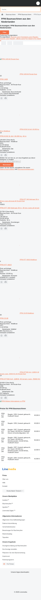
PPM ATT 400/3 (6, 265)
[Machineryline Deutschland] (13, 3)
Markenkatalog (7, 534)
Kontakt (4, 486)
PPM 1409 (4, 79)
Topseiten (5, 537)
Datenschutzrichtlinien (7, 169)
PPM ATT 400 (3, 431)
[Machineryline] (2, 14)
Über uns (5, 479)
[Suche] (38, 9)
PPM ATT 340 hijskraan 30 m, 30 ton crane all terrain (19, 208)
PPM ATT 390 (3, 440)
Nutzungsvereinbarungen (26, 169)
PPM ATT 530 (3, 458)
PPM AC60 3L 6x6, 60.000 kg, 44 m (13, 136)
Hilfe (3, 482)
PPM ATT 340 (3, 449)
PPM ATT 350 (3, 415)
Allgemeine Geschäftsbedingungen (13, 520)
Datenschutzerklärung (9, 523)
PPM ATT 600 (3, 423)
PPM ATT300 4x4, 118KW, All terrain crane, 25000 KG (20, 379)
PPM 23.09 (4, 318)
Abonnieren (7, 165)
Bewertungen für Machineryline (12, 530)
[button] (38, 3)
